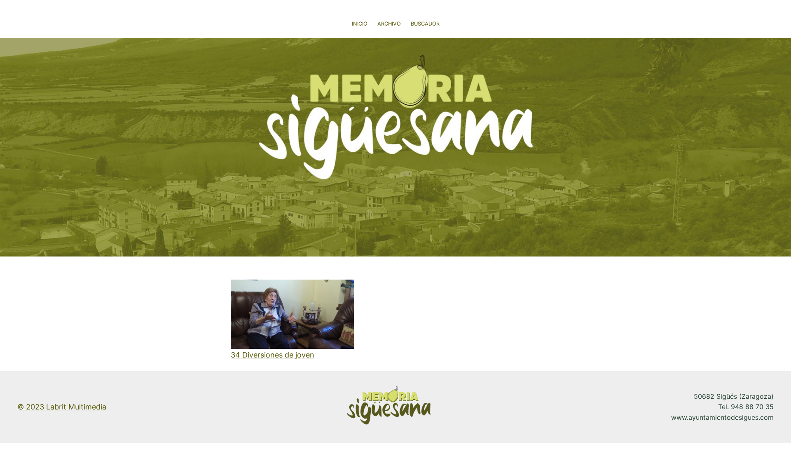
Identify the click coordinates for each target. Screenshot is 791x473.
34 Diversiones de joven (272, 355)
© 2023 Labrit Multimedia (61, 406)
